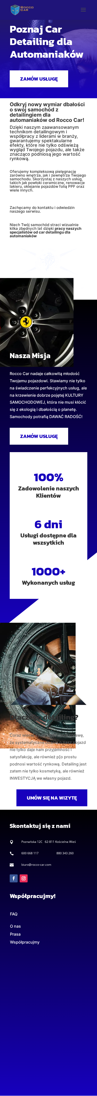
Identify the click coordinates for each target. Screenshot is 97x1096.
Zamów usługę (39, 79)
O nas (15, 926)
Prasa (15, 934)
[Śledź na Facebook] (14, 878)
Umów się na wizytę (52, 798)
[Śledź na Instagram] (24, 878)
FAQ (13, 913)
